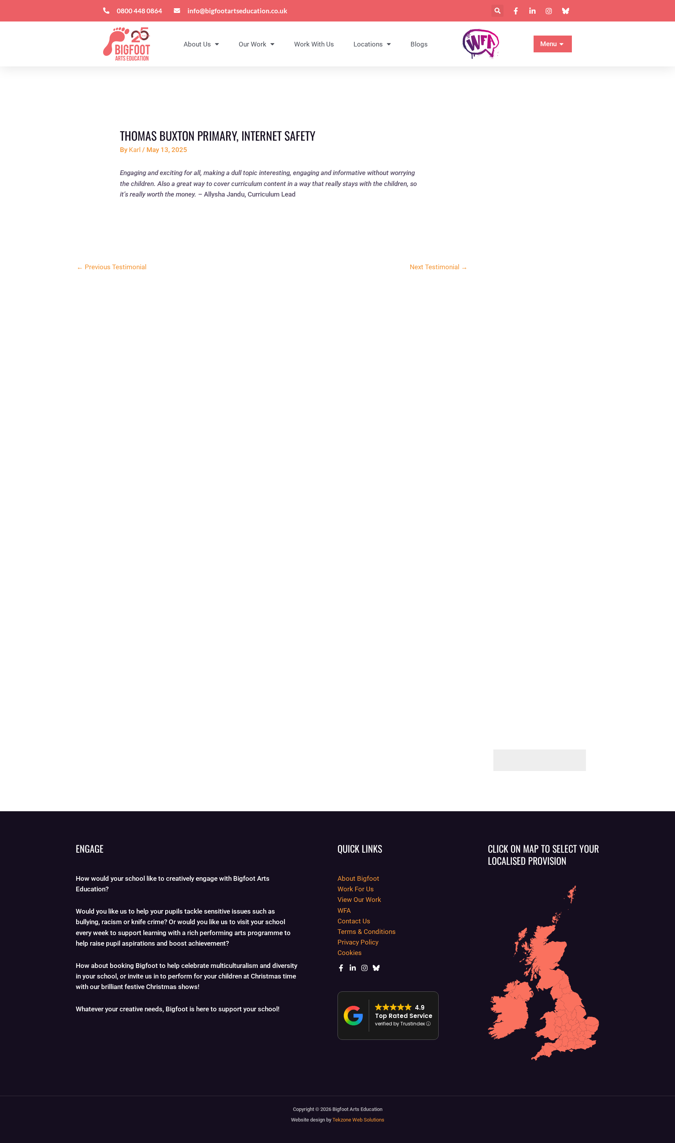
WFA (344, 910)
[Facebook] (341, 967)
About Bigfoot (358, 878)
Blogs (419, 44)
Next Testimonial (439, 267)
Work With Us (314, 44)
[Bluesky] (376, 967)
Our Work (252, 44)
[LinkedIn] (352, 967)
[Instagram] (364, 967)
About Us (197, 44)
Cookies (350, 953)
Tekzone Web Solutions (358, 1120)
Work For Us (356, 889)
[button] (497, 11)
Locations (368, 44)
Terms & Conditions (367, 932)
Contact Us (354, 921)
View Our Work (359, 899)
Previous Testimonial (111, 267)
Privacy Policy (358, 942)
